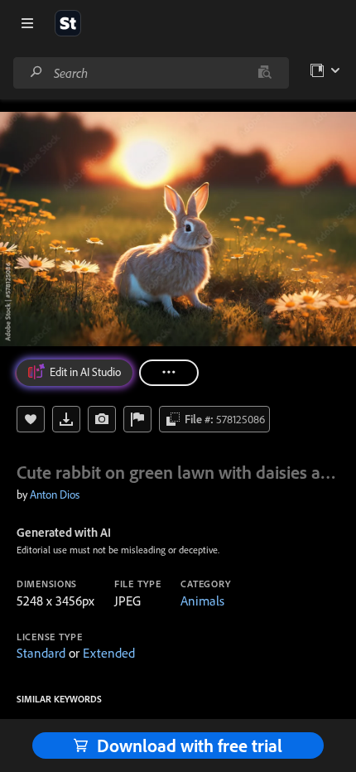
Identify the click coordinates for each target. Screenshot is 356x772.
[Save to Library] (31, 419)
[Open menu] (27, 23)
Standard (41, 652)
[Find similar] (264, 73)
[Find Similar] (102, 419)
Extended (109, 652)
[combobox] (150, 73)
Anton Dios (54, 494)
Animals (202, 600)
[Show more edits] (169, 372)
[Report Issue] (137, 419)
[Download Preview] (66, 419)
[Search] (36, 72)
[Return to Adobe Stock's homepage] (68, 23)
